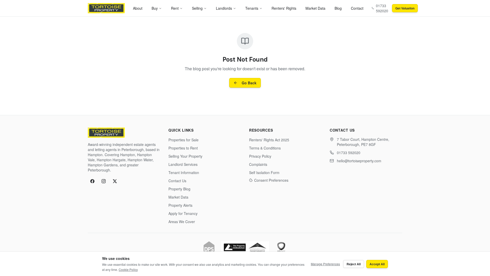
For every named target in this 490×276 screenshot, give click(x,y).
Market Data (315, 8)
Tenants (251, 8)
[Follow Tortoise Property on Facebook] (92, 181)
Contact (357, 8)
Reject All (354, 264)
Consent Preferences (271, 180)
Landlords (224, 8)
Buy (155, 8)
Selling (197, 8)
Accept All (377, 264)
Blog (338, 8)
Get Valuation (404, 8)
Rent (175, 8)
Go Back (249, 82)
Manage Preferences (325, 264)
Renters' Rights (284, 8)
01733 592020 (348, 152)
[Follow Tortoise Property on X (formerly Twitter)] (114, 181)
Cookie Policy (128, 269)
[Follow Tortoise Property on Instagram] (103, 181)
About (137, 8)
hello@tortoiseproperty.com (359, 160)
